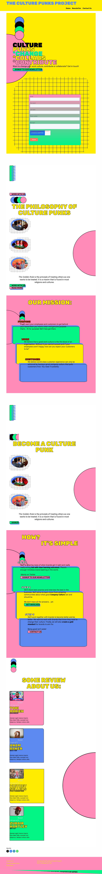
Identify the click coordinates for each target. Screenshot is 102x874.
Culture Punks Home (13, 863)
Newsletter (76, 8)
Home (68, 8)
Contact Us (87, 8)
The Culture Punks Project (41, 3)
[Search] (94, 8)
